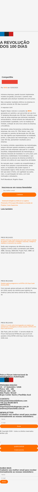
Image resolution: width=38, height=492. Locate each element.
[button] (19, 31)
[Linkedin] (2, 34)
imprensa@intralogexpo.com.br (14, 406)
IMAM (5, 87)
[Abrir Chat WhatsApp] (0, 489)
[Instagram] (6, 34)
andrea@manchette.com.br (12, 408)
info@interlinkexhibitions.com (13, 401)
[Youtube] (11, 34)
